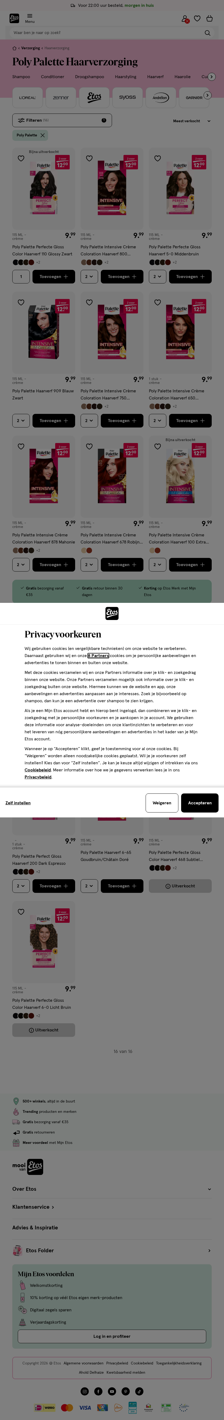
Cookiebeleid (38, 770)
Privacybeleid (38, 777)
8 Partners (98, 655)
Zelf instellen (18, 803)
